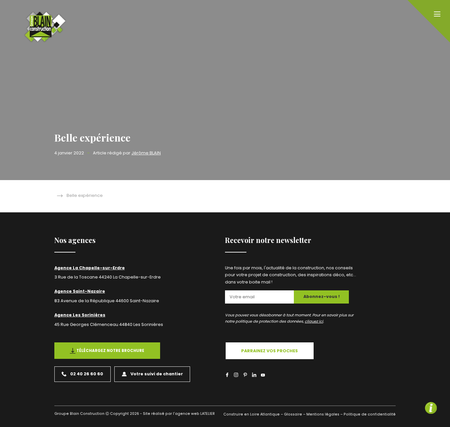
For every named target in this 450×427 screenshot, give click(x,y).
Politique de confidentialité (370, 414)
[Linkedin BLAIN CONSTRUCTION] (254, 374)
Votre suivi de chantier (156, 374)
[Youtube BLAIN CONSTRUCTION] (263, 375)
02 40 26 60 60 (86, 374)
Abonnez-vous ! (321, 296)
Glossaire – (294, 414)
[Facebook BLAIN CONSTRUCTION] (227, 374)
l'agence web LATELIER (193, 413)
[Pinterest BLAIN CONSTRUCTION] (245, 374)
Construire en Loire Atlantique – (253, 414)
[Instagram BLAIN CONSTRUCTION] (236, 374)
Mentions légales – (324, 414)
